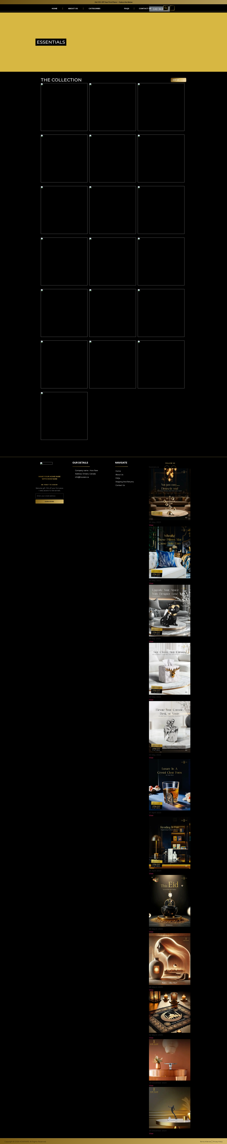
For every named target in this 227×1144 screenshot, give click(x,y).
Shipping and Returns (125, 482)
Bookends (152, 44)
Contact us (145, 8)
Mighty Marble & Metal (176, 46)
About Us (73, 8)
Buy (104, 59)
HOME (54, 8)
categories (94, 8)
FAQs (126, 8)
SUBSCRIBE (49, 501)
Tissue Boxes (104, 44)
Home (118, 471)
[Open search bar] (166, 8)
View (151, 525)
